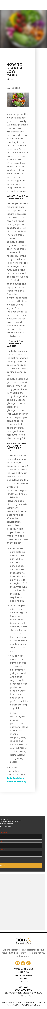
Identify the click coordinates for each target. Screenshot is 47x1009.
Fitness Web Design (33, 1005)
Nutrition (12, 58)
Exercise (12, 55)
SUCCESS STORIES (23, 975)
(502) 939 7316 (25, 995)
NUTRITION (23, 972)
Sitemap (41, 1002)
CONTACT (23, 981)
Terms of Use (11, 1005)
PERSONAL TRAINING (23, 969)
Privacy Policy (21, 1005)
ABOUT (23, 978)
